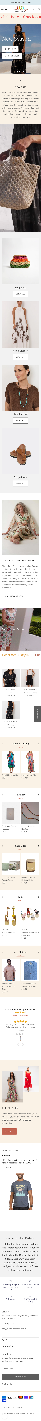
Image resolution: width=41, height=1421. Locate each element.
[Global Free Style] (20, 9)
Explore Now (12, 57)
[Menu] (2, 9)
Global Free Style (13, 1413)
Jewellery (20, 795)
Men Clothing (20, 952)
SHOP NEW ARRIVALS (14, 596)
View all (20, 747)
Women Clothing (20, 743)
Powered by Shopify (27, 1413)
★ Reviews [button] (37, 713)
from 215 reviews (20, 1015)
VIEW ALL (20, 483)
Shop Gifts (20, 846)
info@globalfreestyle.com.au (14, 1328)
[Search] (7, 9)
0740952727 (8, 1323)
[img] (20, 1012)
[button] (18, 1044)
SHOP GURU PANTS (14, 64)
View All (20, 294)
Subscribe (20, 1376)
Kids (20, 897)
